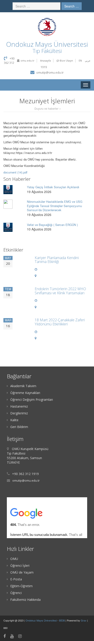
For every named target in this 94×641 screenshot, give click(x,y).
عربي (88, 60)
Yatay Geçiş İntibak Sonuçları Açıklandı (53, 187)
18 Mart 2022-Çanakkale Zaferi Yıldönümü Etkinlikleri (60, 322)
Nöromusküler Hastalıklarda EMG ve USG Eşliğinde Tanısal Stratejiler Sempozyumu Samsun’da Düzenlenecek (54, 205)
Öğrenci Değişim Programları (31, 399)
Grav (83, 620)
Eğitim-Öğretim (21, 586)
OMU (14, 559)
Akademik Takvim (23, 386)
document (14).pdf (15, 172)
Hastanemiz (19, 406)
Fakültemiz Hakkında (25, 599)
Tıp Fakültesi (47, 50)
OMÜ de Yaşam (22, 572)
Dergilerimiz (19, 413)
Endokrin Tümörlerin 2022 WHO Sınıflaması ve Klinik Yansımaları (60, 290)
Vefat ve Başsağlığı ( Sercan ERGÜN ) (52, 225)
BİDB (62, 620)
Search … (71, 6)
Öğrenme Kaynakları (25, 393)
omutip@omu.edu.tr (50, 72)
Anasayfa (45, 60)
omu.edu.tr (27, 60)
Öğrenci (16, 593)
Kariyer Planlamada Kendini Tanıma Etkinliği (57, 259)
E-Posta (16, 579)
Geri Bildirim (19, 427)
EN (80, 60)
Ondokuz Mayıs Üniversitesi (41, 620)
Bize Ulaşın (66, 60)
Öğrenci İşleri (19, 565)
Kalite (14, 420)
